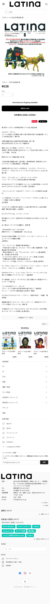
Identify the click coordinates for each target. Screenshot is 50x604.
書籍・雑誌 (6, 387)
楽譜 (3, 382)
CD (3, 366)
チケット (5, 408)
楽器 (3, 413)
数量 (3, 91)
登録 (44, 462)
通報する (44, 324)
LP (3, 371)
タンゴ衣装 (6, 392)
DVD (3, 377)
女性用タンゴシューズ (10, 397)
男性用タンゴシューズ (10, 402)
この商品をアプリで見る (25, 317)
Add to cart (25, 108)
